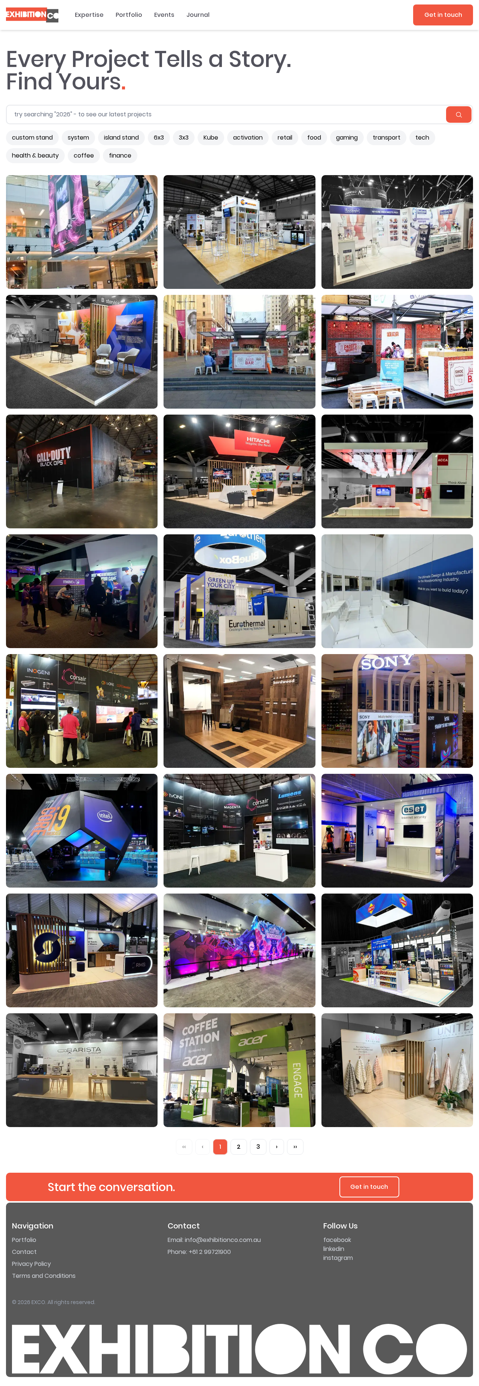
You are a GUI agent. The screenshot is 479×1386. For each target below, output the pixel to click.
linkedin (333, 1249)
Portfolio (129, 14)
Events (164, 14)
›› (295, 1146)
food (314, 137)
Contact (24, 1252)
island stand (121, 137)
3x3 (184, 137)
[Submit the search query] (459, 114)
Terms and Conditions (44, 1275)
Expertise (89, 14)
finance (120, 155)
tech (422, 137)
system (78, 137)
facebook (337, 1240)
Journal (198, 14)
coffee (84, 155)
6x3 (159, 137)
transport (386, 137)
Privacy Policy (31, 1264)
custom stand (32, 137)
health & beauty (35, 155)
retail (285, 137)
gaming (347, 137)
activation (248, 137)
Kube (211, 137)
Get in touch (443, 14)
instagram (338, 1258)
